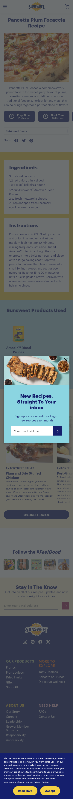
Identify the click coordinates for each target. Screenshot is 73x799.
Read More (25, 790)
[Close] (66, 360)
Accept (50, 790)
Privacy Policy (41, 781)
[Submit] (57, 431)
